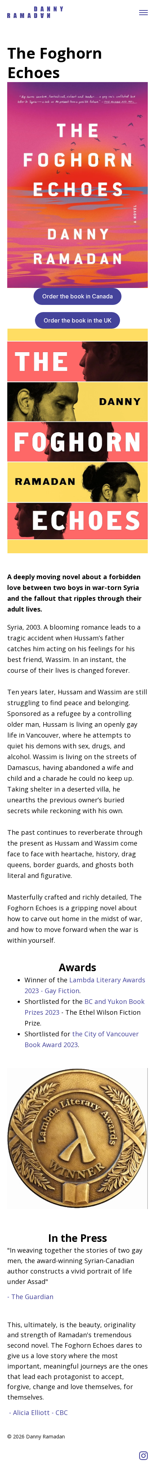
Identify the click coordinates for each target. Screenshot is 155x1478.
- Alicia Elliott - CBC (38, 1412)
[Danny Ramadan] (35, 12)
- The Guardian (30, 1296)
